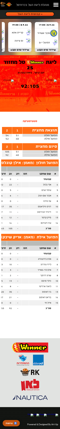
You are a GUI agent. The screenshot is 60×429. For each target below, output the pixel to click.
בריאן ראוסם (45, 297)
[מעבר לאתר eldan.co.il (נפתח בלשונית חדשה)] (38, 365)
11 (57, 212)
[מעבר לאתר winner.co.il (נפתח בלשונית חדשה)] (30, 353)
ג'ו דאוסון (46, 292)
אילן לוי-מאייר (44, 270)
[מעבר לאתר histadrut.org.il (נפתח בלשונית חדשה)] (23, 365)
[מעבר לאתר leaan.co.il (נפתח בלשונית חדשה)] (30, 390)
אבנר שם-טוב (44, 196)
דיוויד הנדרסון (44, 212)
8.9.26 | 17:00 (46, 25)
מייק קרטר (46, 217)
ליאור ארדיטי (45, 286)
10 (57, 206)
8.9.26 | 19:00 (20, 25)
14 (57, 223)
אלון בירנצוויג (44, 259)
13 (57, 217)
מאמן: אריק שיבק (17, 237)
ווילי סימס (46, 281)
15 (57, 303)
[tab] (30, 121)
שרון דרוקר (45, 275)
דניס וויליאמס (44, 206)
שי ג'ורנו (47, 201)
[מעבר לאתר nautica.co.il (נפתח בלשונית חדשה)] (30, 403)
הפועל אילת (50, 139)
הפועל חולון (50, 135)
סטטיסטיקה (30, 121)
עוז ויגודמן (46, 223)
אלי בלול (47, 185)
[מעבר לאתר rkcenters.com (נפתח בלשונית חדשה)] (30, 378)
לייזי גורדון (46, 264)
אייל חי (48, 303)
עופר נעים (46, 190)
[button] (56, 4)
